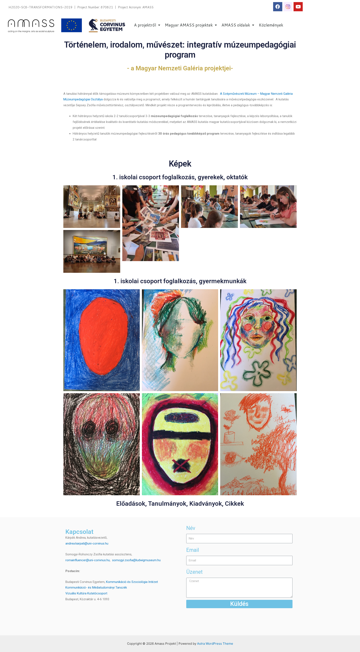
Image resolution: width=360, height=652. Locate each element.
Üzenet (194, 572)
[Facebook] (277, 6)
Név (190, 528)
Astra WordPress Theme (215, 644)
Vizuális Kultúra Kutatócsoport (86, 593)
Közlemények (271, 25)
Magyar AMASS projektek (189, 25)
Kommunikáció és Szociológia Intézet (132, 582)
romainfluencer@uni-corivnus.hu (87, 560)
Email (192, 550)
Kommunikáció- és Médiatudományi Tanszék (96, 587)
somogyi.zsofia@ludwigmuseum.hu (136, 560)
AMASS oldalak (235, 25)
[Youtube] (298, 6)
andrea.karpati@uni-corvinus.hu (86, 543)
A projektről (145, 25)
